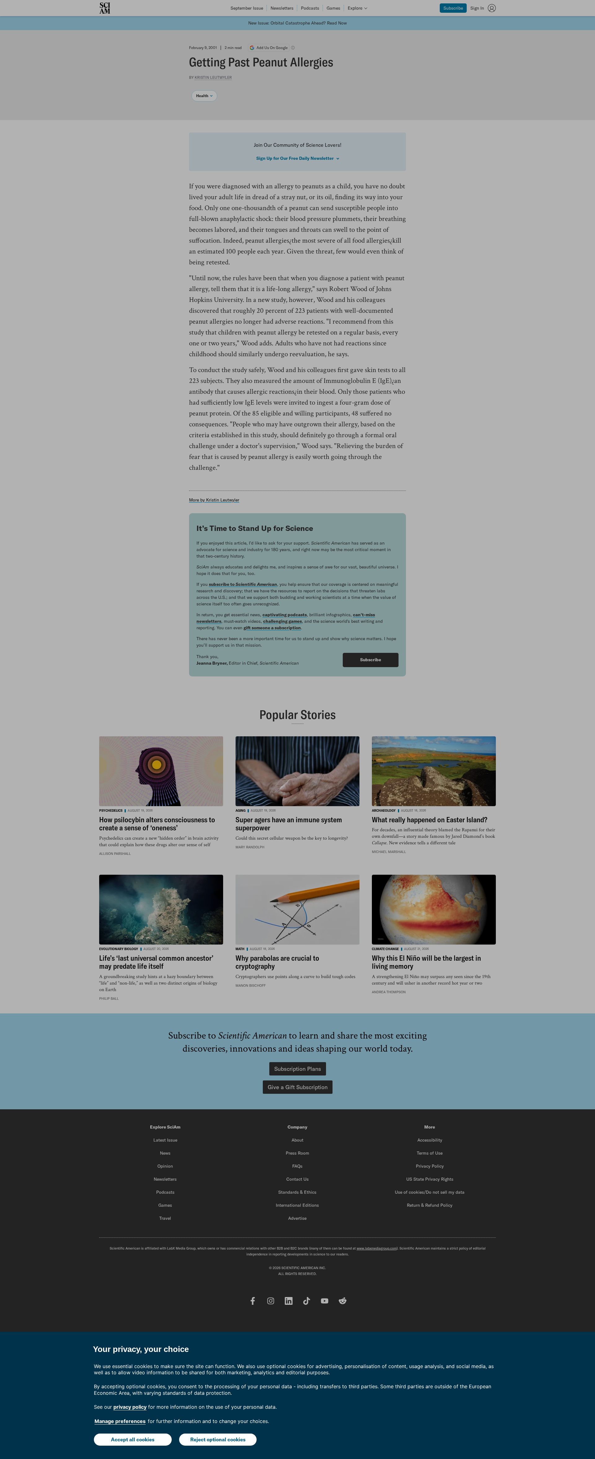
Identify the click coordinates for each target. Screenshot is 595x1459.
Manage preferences (120, 1421)
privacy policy (130, 1407)
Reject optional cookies (217, 1439)
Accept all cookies (132, 1439)
